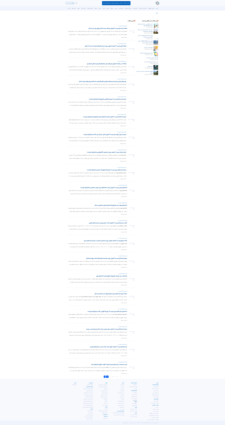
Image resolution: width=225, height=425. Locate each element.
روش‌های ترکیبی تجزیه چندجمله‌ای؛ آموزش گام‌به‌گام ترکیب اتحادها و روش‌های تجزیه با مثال (102, 81)
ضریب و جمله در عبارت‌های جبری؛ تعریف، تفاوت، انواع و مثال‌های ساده (109, 364)
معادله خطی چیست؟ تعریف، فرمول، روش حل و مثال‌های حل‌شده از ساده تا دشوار (105, 46)
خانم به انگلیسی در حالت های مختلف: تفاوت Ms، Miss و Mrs (145, 25)
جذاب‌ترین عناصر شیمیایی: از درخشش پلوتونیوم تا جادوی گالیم (145, 30)
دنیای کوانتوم (150, 66)
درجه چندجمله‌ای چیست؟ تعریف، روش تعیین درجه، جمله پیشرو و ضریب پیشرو (106, 329)
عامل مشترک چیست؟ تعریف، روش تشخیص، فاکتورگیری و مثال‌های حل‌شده (106, 152)
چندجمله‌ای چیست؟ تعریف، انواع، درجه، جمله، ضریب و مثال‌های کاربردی (108, 347)
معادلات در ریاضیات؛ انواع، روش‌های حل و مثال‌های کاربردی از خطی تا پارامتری (106, 64)
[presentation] (90, 226)
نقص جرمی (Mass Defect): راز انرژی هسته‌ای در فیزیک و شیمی (145, 42)
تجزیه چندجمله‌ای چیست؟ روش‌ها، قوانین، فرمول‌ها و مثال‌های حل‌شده (107, 99)
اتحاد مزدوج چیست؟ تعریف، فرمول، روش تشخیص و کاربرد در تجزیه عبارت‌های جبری (105, 241)
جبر (118, 26)
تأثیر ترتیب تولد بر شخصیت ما (152, 58)
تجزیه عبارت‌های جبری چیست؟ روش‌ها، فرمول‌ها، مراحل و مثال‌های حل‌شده (106, 170)
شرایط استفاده (125, 422)
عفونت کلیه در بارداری (148, 47)
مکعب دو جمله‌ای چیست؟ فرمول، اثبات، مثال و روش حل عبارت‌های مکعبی (108, 223)
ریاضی (157, 13)
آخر (104, 376)
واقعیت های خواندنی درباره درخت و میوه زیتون (145, 72)
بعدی (107, 376)
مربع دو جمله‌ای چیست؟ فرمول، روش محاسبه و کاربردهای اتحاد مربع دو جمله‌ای (106, 258)
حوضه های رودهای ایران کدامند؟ (146, 53)
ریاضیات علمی (122, 26)
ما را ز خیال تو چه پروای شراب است (151, 62)
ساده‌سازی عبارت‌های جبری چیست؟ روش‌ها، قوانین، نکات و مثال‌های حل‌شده (107, 311)
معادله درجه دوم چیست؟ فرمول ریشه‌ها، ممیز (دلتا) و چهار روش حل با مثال (107, 28)
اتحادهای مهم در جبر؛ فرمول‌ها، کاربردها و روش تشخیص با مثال (111, 205)
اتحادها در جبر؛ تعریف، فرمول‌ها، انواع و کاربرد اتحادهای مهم (111, 276)
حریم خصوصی (132, 422)
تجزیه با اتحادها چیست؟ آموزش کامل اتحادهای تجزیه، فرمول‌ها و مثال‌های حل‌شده (104, 117)
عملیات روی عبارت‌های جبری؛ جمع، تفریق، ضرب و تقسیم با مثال (111, 294)
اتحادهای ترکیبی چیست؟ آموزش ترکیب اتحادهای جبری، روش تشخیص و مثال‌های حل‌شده (103, 188)
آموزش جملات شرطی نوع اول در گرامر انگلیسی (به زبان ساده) (145, 36)
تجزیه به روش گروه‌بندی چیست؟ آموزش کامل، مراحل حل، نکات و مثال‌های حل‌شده (104, 134)
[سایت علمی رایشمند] (157, 3)
